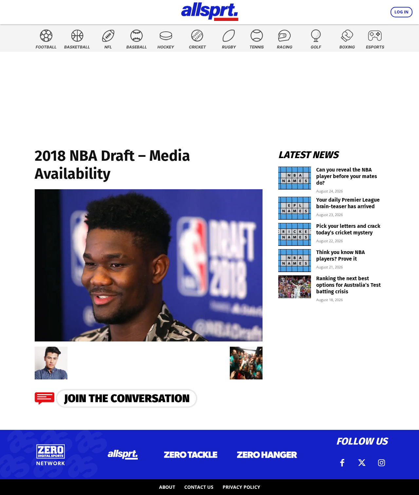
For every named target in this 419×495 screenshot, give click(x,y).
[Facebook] (342, 463)
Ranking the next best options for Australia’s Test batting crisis (348, 285)
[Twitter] (362, 463)
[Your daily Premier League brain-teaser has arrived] (294, 208)
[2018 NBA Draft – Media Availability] (149, 339)
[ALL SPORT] (209, 10)
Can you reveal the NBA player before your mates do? (346, 176)
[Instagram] (381, 463)
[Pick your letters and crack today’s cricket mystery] (294, 234)
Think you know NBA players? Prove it (340, 255)
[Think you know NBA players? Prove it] (294, 260)
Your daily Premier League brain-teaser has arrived (348, 203)
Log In (401, 12)
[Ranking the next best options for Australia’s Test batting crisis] (294, 286)
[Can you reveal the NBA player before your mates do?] (294, 178)
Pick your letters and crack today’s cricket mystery (348, 229)
